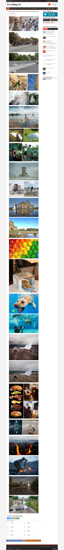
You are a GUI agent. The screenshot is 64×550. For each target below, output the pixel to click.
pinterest (51, 8)
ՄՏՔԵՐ (40, 8)
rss (57, 8)
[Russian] (54, 549)
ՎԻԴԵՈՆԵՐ (28, 8)
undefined (12, 522)
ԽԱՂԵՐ (20, 8)
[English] (53, 549)
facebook (47, 8)
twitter (49, 8)
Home (8, 8)
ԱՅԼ (42, 8)
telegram (53, 8)
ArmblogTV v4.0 (48, 72)
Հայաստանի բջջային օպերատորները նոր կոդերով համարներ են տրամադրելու (51, 47)
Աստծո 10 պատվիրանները (51, 36)
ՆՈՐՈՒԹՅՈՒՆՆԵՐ (35, 8)
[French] (56, 549)
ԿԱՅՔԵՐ (11, 8)
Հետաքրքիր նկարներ (12, 13)
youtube (55, 8)
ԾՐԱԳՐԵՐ (15, 8)
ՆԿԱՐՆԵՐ (24, 8)
